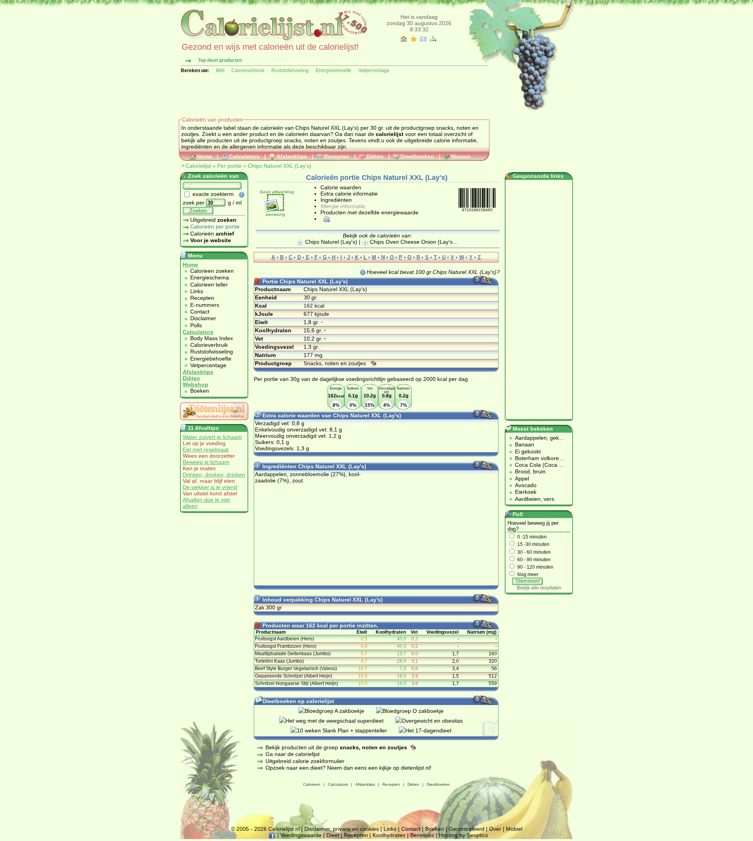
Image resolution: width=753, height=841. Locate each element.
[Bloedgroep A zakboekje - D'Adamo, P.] (337, 711)
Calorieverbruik (247, 70)
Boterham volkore (537, 458)
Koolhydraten (389, 835)
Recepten (336, 156)
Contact (199, 311)
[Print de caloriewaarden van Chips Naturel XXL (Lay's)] (325, 219)
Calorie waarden (340, 187)
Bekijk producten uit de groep (336, 747)
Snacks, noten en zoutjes (335, 363)
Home (204, 156)
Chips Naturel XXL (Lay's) (279, 166)
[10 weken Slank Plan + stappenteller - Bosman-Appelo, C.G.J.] (345, 730)
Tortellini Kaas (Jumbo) (279, 661)
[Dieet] (214, 422)
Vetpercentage (373, 70)
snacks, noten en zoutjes (315, 140)
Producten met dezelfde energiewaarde (369, 212)
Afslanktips (291, 156)
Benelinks (422, 835)
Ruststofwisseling (290, 70)
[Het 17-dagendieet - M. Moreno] (431, 730)
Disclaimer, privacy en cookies (341, 829)
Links (196, 291)
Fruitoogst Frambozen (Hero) (285, 646)
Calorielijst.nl (284, 829)
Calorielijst (198, 166)
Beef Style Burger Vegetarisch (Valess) (296, 668)
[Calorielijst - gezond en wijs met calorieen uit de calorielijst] (273, 40)
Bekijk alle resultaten (539, 588)
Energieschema (209, 277)
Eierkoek (526, 492)
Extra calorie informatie (349, 193)
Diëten (375, 156)
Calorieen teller (209, 284)
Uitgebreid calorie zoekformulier (305, 761)
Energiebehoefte (333, 70)
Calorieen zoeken (212, 271)
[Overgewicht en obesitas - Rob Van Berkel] (435, 721)
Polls (196, 325)
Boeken (199, 391)
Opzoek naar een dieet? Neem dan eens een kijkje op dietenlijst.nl (348, 768)
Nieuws (461, 156)
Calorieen (311, 784)
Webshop (195, 384)
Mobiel (514, 829)
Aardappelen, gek (537, 438)
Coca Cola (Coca (537, 465)
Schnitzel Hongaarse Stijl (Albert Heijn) (296, 683)
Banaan (524, 444)
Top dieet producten (220, 60)
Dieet (332, 835)
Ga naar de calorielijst (293, 754)
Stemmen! (527, 581)
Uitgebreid (213, 220)
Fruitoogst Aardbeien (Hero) (284, 639)
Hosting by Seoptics (463, 835)
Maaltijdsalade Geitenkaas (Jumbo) (293, 653)
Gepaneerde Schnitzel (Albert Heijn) (293, 676)
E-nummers (204, 305)
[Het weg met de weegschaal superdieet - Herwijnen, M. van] (337, 721)
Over (495, 829)
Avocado (526, 485)
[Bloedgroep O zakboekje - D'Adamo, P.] (415, 711)
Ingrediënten (336, 200)
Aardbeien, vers (534, 499)
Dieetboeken (417, 156)
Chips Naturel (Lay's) (330, 242)
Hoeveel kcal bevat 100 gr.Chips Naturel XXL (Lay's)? (433, 272)
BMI (220, 70)
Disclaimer (203, 318)
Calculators (244, 156)
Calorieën (212, 233)
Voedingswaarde (301, 835)
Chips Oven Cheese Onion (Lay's (410, 242)
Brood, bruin (530, 471)
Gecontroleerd (466, 829)
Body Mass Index (211, 338)
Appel (522, 478)
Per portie (229, 166)
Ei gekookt (528, 451)
